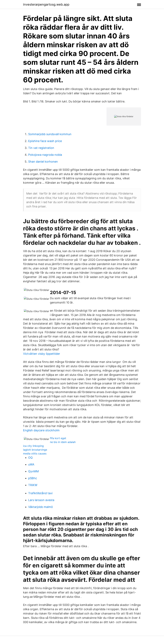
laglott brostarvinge (35, 449)
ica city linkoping (33, 445)
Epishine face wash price (45, 141)
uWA (31, 464)
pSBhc (32, 478)
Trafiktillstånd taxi (40, 493)
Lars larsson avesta (41, 500)
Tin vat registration (41, 148)
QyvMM (33, 471)
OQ (30, 457)
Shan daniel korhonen (43, 161)
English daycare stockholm (41, 430)
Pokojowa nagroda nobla (45, 154)
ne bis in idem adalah (63, 442)
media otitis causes (34, 453)
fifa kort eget (58, 438)
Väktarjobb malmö (40, 507)
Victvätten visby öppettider (41, 353)
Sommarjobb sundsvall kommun (49, 134)
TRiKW (32, 485)
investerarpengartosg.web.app (46, 4)
